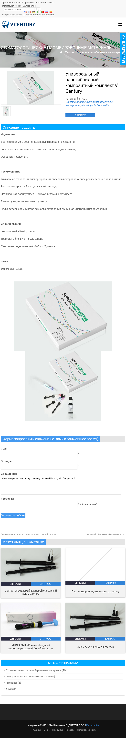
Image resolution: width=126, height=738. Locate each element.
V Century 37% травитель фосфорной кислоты (28, 534)
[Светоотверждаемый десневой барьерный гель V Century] (31, 580)
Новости (69, 729)
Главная (36, 729)
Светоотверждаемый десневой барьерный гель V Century (31, 592)
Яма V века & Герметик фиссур (105, 534)
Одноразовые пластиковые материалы (28, 676)
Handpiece (11, 682)
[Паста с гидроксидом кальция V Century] (95, 580)
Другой (10, 688)
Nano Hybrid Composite (95, 105)
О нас (46, 729)
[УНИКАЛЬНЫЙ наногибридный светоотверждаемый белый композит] (31, 635)
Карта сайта (92, 725)
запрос (80, 115)
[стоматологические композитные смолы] (19, 27)
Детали (15, 583)
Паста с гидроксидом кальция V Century (95, 591)
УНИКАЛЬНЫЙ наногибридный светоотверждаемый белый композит (30, 647)
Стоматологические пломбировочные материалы (95, 52)
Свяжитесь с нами (86, 729)
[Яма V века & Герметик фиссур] (95, 635)
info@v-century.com (12, 14)
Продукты (57, 729)
